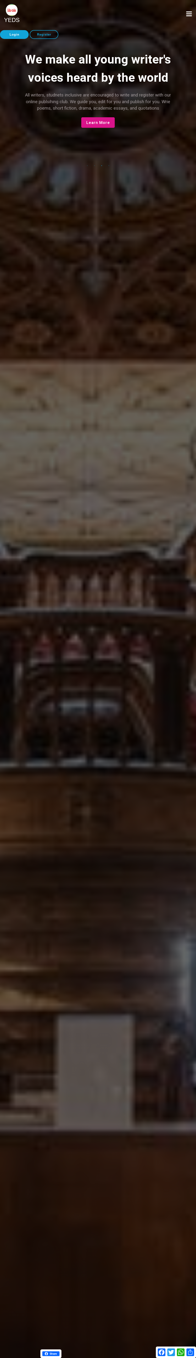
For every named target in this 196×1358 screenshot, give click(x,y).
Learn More (98, 147)
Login (14, 34)
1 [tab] (87, 165)
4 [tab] (108, 165)
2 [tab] (94, 165)
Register (44, 34)
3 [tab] (101, 165)
